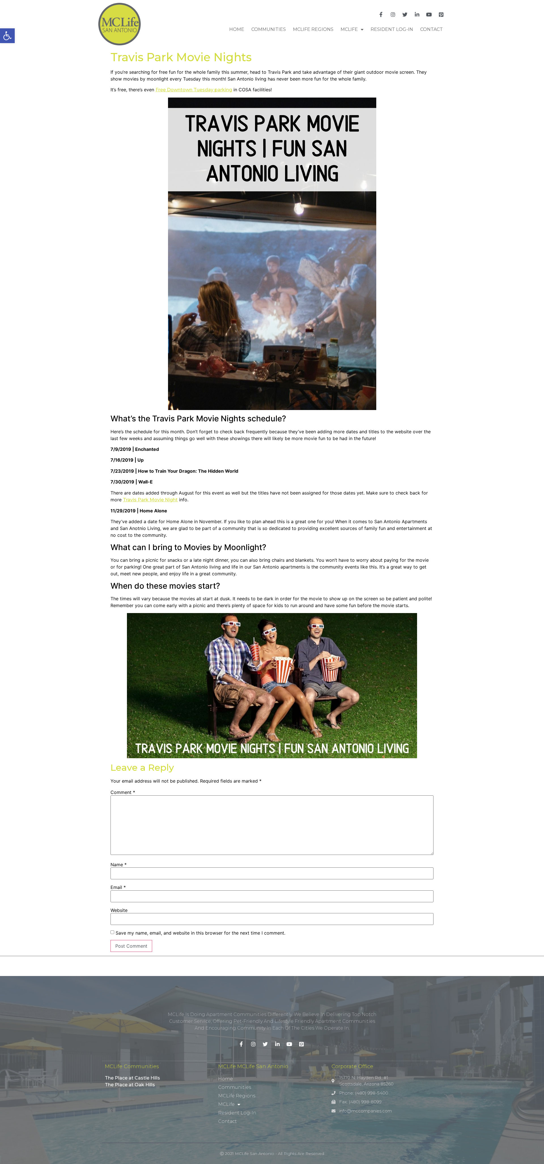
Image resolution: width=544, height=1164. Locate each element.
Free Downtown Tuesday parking (194, 89)
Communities (268, 29)
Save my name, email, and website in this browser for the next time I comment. (200, 933)
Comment (122, 792)
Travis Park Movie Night (150, 499)
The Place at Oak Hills (130, 1084)
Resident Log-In (392, 29)
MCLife (349, 29)
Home (236, 29)
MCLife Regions (313, 29)
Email (118, 887)
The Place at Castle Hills (132, 1078)
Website (119, 910)
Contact (431, 29)
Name (118, 864)
